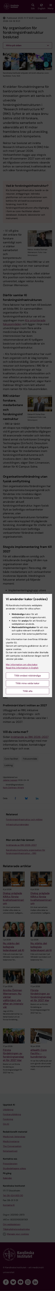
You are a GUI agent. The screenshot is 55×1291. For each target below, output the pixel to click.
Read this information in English (22, 667)
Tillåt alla (27, 691)
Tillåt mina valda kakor (27, 683)
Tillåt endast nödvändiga (27, 675)
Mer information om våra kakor (22, 664)
